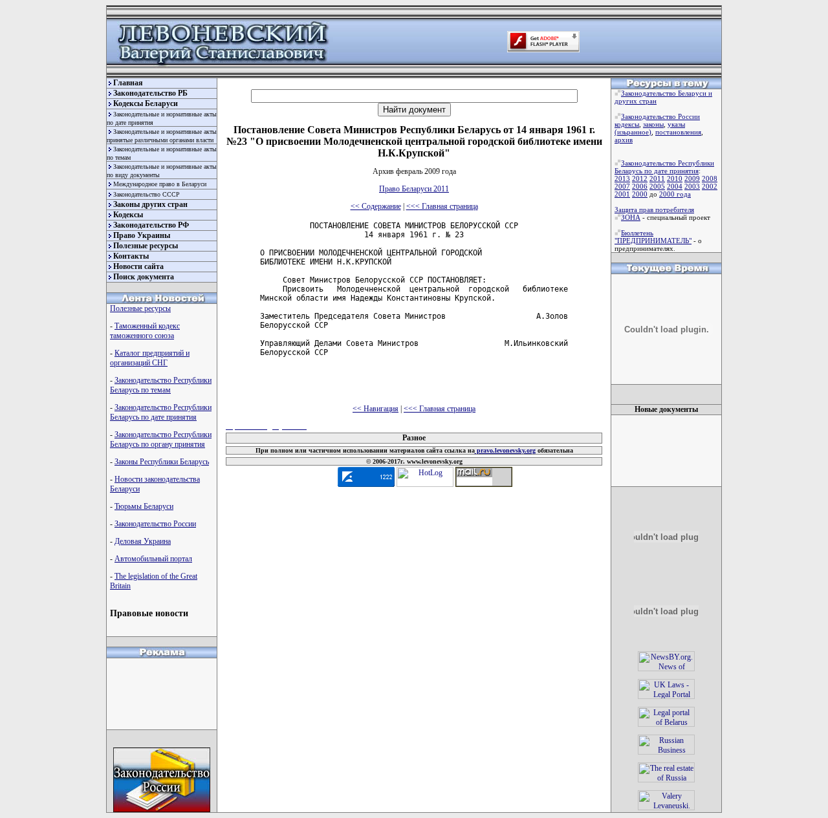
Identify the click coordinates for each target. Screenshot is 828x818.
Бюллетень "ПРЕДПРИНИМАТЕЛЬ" (653, 236)
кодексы (627, 124)
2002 (709, 186)
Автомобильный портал (153, 558)
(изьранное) (633, 132)
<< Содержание (376, 206)
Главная (128, 82)
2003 (692, 186)
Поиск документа (143, 276)
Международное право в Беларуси (159, 184)
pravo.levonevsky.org (505, 450)
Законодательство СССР (146, 194)
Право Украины (141, 235)
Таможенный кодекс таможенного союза (145, 330)
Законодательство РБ (150, 93)
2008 (709, 178)
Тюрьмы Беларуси (143, 506)
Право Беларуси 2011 (414, 188)
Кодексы (128, 214)
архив (624, 140)
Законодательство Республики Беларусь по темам (161, 385)
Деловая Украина (142, 541)
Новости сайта (138, 266)
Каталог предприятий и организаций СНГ (150, 358)
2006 (640, 186)
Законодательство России (155, 523)
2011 (657, 178)
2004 (674, 186)
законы (653, 124)
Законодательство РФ (151, 225)
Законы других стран (150, 204)
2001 (622, 194)
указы (676, 124)
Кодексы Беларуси (145, 103)
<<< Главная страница (442, 206)
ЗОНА (630, 217)
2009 (692, 178)
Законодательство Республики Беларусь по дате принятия (161, 412)
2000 (640, 194)
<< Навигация (375, 408)
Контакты (131, 256)
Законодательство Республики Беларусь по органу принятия (161, 439)
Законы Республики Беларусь (161, 461)
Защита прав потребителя (654, 209)
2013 (622, 178)
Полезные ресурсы (145, 245)
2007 (622, 186)
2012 (640, 178)
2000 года (675, 194)
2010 (674, 178)
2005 (657, 186)
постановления (678, 132)
